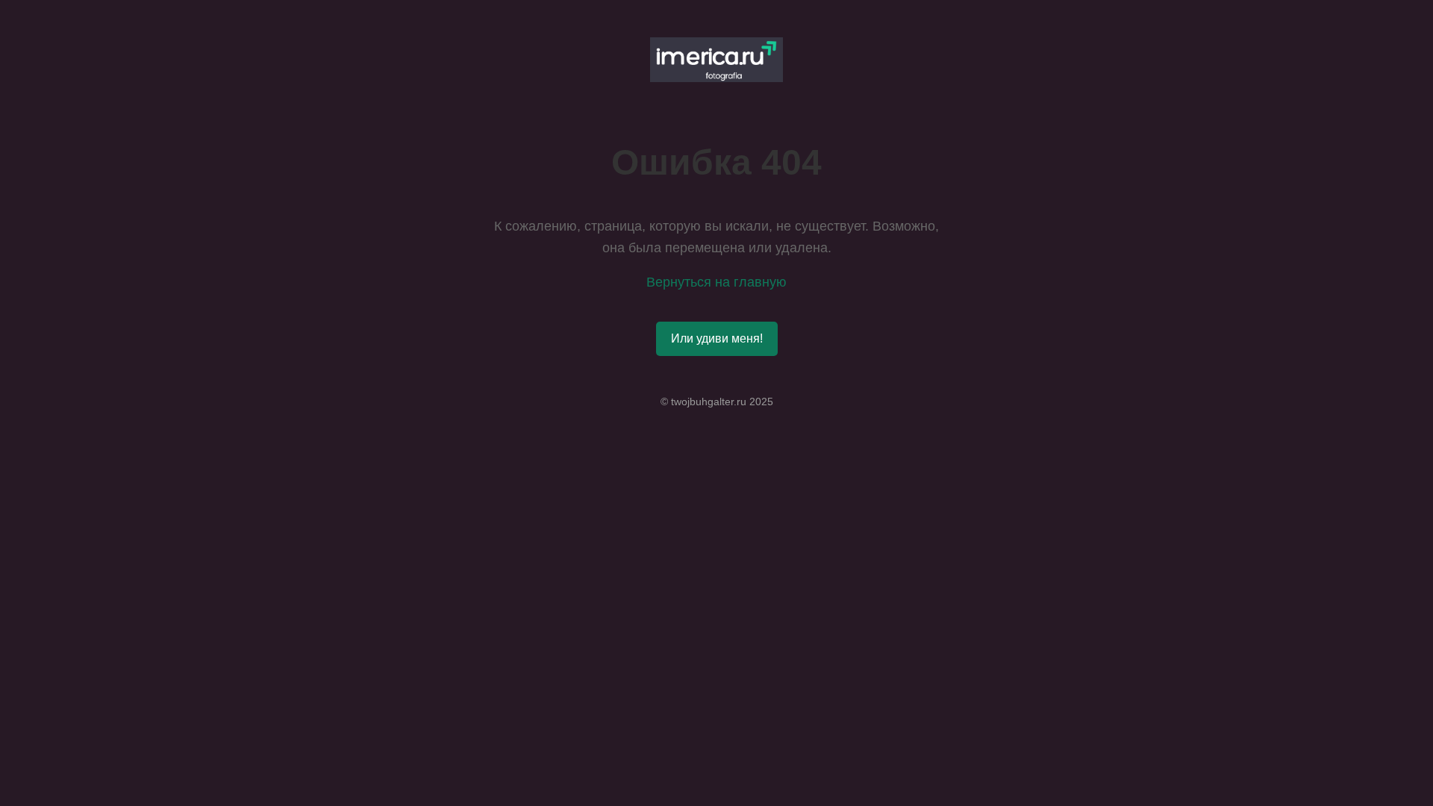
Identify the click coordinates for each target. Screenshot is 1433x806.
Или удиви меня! (717, 338)
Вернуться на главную (716, 282)
